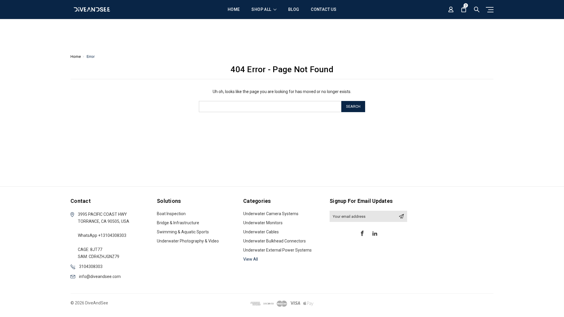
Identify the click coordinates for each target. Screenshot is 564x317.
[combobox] (270, 106)
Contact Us (323, 9)
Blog (293, 9)
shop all (261, 9)
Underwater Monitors (263, 222)
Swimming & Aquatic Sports (183, 232)
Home (234, 9)
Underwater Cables (261, 232)
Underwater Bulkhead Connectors (274, 241)
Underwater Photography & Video (188, 241)
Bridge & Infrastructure (178, 222)
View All (250, 259)
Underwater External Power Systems (277, 250)
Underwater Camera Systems (270, 213)
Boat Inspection (171, 213)
